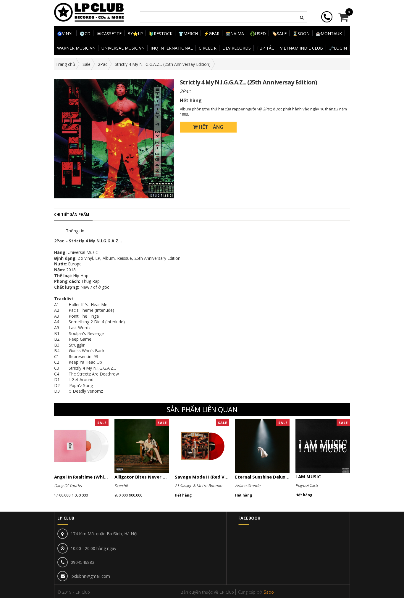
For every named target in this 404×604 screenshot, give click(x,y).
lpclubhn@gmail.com (90, 576)
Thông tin (75, 231)
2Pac (102, 64)
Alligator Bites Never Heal (143, 477)
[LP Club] (89, 11)
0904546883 (82, 562)
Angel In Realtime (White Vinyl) (88, 477)
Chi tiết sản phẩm (71, 214)
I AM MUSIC (308, 476)
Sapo (269, 592)
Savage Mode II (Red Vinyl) (204, 477)
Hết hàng (210, 127)
